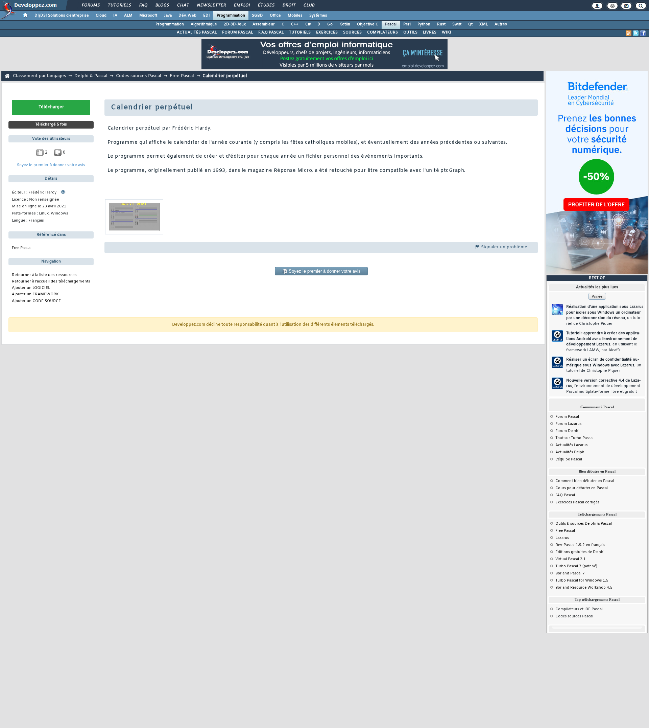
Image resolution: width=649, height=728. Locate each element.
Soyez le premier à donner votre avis (51, 165)
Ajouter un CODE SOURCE (36, 301)
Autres (501, 24)
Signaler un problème (503, 247)
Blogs (161, 5)
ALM (128, 15)
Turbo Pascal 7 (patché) (576, 566)
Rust (441, 24)
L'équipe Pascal (568, 459)
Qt (470, 24)
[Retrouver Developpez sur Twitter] (636, 33)
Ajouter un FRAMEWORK (35, 294)
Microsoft (148, 15)
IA (115, 15)
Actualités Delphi (570, 452)
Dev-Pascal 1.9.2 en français (580, 545)
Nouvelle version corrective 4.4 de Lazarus (603, 386)
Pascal (390, 24)
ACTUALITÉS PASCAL (197, 32)
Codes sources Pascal (138, 76)
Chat (182, 5)
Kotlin (344, 24)
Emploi (241, 5)
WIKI (446, 32)
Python (423, 24)
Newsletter (211, 5)
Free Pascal (182, 76)
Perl (407, 24)
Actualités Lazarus (571, 445)
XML (483, 24)
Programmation (231, 15)
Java (168, 15)
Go (330, 24)
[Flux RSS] (628, 33)
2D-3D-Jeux (235, 24)
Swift (456, 24)
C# (308, 24)
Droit (289, 5)
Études (266, 5)
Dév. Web (187, 15)
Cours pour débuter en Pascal (581, 488)
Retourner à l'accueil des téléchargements (51, 281)
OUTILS (410, 32)
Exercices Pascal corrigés (577, 502)
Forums (90, 5)
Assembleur (264, 24)
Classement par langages (39, 76)
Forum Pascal (567, 416)
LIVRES (429, 32)
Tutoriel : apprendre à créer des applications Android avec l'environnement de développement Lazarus (603, 341)
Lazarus (562, 538)
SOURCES (352, 32)
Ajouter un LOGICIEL (31, 288)
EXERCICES (327, 32)
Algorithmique (204, 24)
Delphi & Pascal (90, 76)
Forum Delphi (567, 431)
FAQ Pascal (565, 495)
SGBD (257, 15)
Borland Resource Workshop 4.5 (583, 587)
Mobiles (295, 15)
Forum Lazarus (568, 424)
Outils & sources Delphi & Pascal (583, 523)
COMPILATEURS (382, 32)
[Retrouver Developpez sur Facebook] (643, 33)
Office (275, 15)
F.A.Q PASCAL (271, 32)
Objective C (367, 24)
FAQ (143, 5)
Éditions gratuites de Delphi (579, 552)
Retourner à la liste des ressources (44, 275)
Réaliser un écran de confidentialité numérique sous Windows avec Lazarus (603, 365)
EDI (206, 15)
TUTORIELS (300, 32)
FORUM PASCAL (237, 32)
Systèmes (318, 15)
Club (309, 5)
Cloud (101, 15)
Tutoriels (119, 5)
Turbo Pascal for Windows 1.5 (581, 580)
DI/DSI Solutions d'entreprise (61, 15)
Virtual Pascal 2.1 (570, 559)
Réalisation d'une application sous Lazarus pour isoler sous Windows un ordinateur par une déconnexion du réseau (605, 315)
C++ (294, 24)
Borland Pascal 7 (570, 573)
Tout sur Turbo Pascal (574, 438)
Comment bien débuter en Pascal (584, 481)
